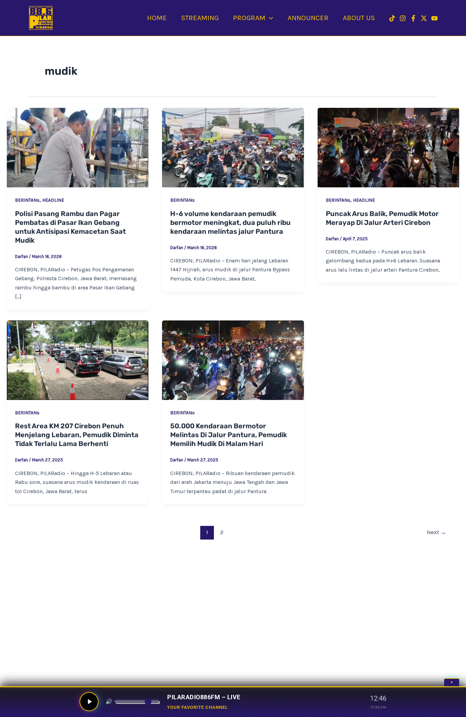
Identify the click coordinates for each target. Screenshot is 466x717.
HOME (157, 18)
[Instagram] (402, 18)
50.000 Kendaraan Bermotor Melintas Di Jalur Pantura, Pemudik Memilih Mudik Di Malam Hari (228, 435)
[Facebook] (413, 18)
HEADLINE (53, 200)
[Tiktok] (392, 18)
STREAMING (200, 18)
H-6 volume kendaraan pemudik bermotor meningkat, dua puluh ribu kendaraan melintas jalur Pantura (230, 222)
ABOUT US (359, 18)
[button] (269, 18)
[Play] (89, 701)
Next (436, 532)
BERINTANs (27, 200)
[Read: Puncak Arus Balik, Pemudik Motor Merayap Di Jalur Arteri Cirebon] (388, 148)
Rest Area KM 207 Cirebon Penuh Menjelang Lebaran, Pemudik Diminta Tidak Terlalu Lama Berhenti (77, 435)
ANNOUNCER (308, 18)
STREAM (379, 707)
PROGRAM (249, 18)
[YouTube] (434, 18)
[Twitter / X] (424, 18)
